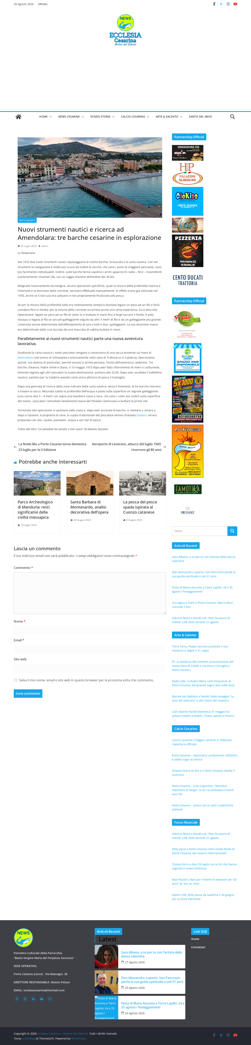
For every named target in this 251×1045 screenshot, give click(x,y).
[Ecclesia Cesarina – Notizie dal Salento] (18, 116)
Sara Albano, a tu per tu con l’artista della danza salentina (151, 954)
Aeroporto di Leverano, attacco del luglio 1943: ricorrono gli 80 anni (126, 447)
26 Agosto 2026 (135, 988)
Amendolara (26, 357)
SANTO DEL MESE (200, 116)
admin (44, 246)
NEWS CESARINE (69, 116)
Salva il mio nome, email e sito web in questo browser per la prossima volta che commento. (86, 680)
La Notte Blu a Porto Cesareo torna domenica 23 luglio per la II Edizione (52, 447)
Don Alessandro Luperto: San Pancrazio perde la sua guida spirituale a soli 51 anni (152, 979)
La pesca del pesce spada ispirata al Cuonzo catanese (140, 507)
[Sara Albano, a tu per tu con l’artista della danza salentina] (106, 956)
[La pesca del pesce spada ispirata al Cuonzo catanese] (142, 474)
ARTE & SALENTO (167, 116)
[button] (50, 117)
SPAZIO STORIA (100, 116)
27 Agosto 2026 (135, 962)
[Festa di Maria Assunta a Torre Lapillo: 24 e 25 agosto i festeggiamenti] (106, 1007)
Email (19, 640)
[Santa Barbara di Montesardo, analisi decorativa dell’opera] (89, 474)
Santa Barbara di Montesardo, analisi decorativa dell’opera (89, 507)
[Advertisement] (125, 81)
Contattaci (198, 947)
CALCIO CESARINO (133, 116)
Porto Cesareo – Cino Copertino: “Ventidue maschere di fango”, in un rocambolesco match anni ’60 (203, 790)
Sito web (20, 659)
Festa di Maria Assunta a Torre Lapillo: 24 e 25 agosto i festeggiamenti (153, 1005)
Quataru (141, 415)
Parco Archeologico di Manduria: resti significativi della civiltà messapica (35, 509)
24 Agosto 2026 (135, 1013)
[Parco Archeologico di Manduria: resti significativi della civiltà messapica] (37, 474)
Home (43, 116)
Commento (23, 568)
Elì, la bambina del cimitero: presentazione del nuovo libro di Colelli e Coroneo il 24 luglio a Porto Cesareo (202, 666)
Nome (19, 621)
